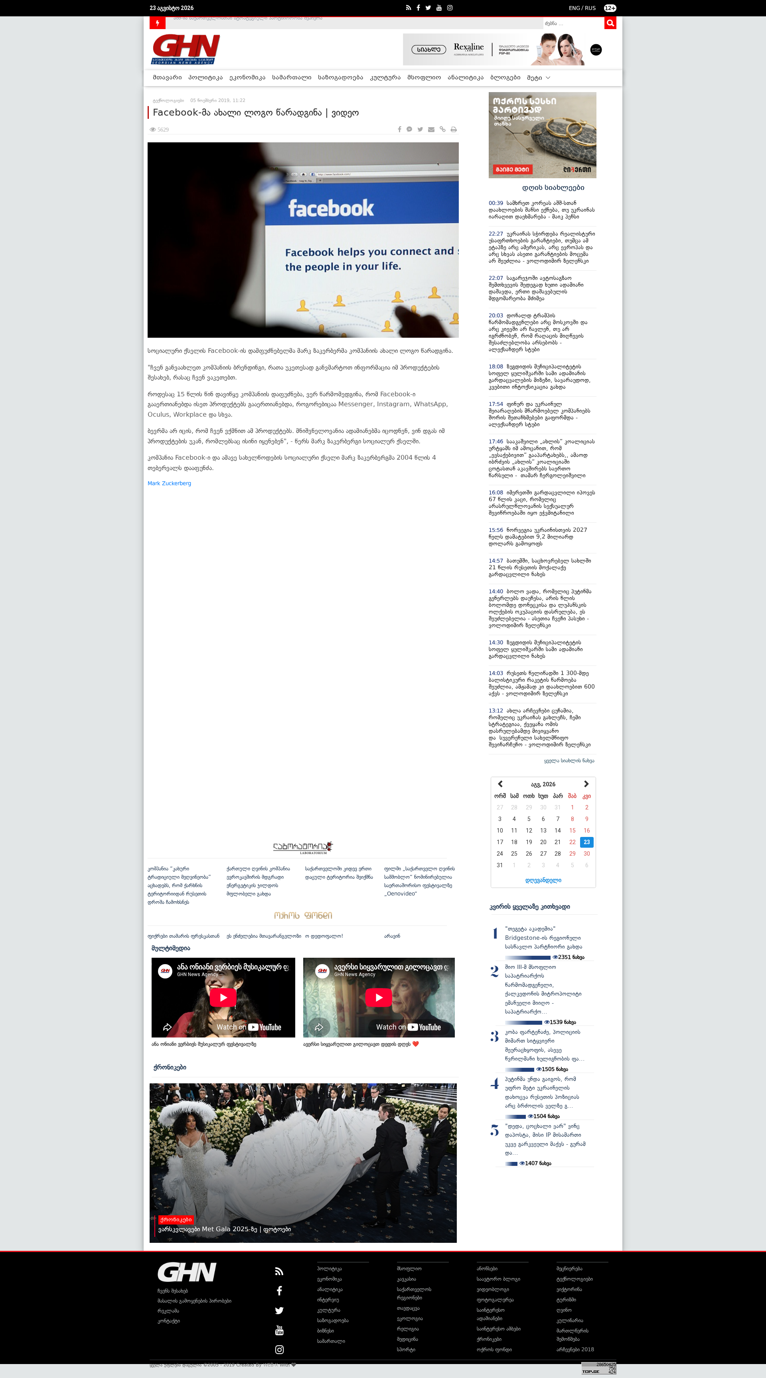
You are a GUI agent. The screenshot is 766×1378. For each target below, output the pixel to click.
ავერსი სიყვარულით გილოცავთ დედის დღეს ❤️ (361, 1044)
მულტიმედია (171, 948)
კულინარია (570, 1320)
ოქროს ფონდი (494, 1349)
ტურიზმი (566, 1300)
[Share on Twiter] (420, 130)
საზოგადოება (340, 77)
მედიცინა (407, 1339)
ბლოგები (505, 77)
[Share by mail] (431, 130)
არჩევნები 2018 (575, 1349)
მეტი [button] (535, 78)
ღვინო (564, 1310)
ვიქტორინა (569, 1289)
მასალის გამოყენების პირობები (194, 1301)
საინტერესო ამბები (499, 1329)
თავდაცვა (408, 1308)
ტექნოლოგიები (575, 1279)
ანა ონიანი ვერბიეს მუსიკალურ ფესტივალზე (204, 1044)
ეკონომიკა (247, 77)
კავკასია (406, 1279)
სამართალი (292, 77)
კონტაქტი (169, 1321)
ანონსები (487, 1269)
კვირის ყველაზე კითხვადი (530, 906)
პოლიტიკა (205, 77)
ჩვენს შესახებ (173, 1291)
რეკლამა (168, 1311)
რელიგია (408, 1329)
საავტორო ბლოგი (498, 1279)
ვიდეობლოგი (493, 1289)
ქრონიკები (170, 1067)
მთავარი (167, 77)
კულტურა (385, 77)
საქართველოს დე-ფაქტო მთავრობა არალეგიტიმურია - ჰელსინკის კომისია (263, 23)
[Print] (454, 130)
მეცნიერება (569, 1269)
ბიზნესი (325, 1331)
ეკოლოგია (410, 1318)
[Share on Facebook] (399, 130)
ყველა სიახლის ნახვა (569, 761)
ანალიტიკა (466, 77)
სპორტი (406, 1349)
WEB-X (270, 1365)
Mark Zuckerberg (169, 483)
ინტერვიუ (328, 1300)
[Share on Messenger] (409, 130)
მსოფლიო (424, 77)
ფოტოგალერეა (495, 1300)
